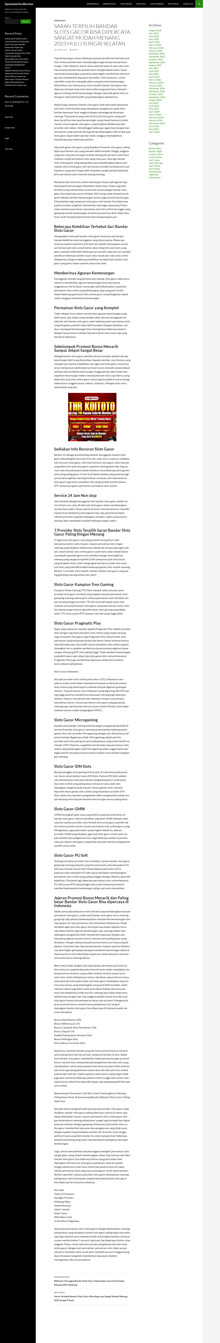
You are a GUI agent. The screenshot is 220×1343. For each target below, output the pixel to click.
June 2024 (154, 105)
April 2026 (154, 42)
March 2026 (155, 45)
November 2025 (157, 56)
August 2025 (155, 65)
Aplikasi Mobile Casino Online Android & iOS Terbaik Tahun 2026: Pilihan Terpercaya (17, 73)
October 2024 (156, 94)
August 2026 (155, 30)
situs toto (9, 149)
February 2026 (156, 47)
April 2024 (154, 111)
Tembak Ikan (155, 171)
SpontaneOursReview (19, 4)
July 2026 (153, 33)
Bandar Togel (109, 4)
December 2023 (157, 123)
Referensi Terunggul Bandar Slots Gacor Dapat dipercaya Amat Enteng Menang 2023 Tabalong (89, 1281)
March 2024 (155, 114)
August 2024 (155, 100)
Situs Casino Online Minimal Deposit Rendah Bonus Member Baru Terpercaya (16, 82)
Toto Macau (173, 4)
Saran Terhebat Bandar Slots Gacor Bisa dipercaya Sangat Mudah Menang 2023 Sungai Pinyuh (90, 1296)
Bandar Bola (93, 4)
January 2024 (155, 120)
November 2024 (157, 91)
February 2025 (156, 82)
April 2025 (154, 76)
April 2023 (154, 132)
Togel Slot (188, 4)
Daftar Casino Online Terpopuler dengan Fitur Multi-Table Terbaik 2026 (18, 53)
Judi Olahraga (157, 4)
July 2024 (153, 103)
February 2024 (156, 117)
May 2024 (154, 108)
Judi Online (154, 165)
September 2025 (157, 62)
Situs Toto (9, 117)
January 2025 (155, 85)
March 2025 (155, 79)
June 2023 (154, 126)
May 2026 (154, 39)
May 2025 (154, 74)
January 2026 (155, 50)
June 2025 (154, 71)
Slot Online (154, 168)
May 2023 (154, 129)
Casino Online (156, 154)
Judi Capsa (141, 4)
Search (8, 18)
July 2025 (153, 68)
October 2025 (156, 59)
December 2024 (157, 88)
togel (7, 138)
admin (75, 50)
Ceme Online (126, 4)
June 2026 (154, 36)
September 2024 (157, 97)
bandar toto (10, 127)
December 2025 (157, 53)
